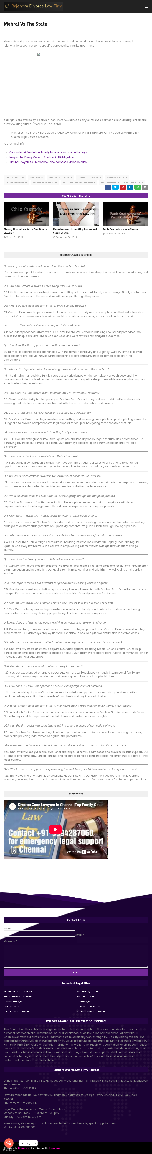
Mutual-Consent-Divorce (79, 182)
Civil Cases (36, 177)
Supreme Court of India (18, 991)
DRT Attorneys (12, 1006)
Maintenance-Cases (45, 182)
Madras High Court (88, 991)
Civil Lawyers (84, 1001)
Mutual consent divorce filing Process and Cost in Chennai (75, 231)
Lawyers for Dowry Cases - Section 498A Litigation (41, 157)
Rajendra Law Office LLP (18, 996)
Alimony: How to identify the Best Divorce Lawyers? (25, 231)
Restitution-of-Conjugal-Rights (121, 182)
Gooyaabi (55, 1148)
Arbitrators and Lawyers (91, 1011)
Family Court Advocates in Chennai (120, 229)
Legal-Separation (16, 182)
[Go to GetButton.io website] (9, 1150)
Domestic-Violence (89, 177)
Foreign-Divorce (117, 177)
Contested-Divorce (60, 177)
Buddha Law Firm (87, 996)
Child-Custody (15, 177)
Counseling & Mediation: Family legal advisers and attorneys (48, 152)
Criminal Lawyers (14, 1001)
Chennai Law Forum (88, 1006)
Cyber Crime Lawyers (16, 1011)
